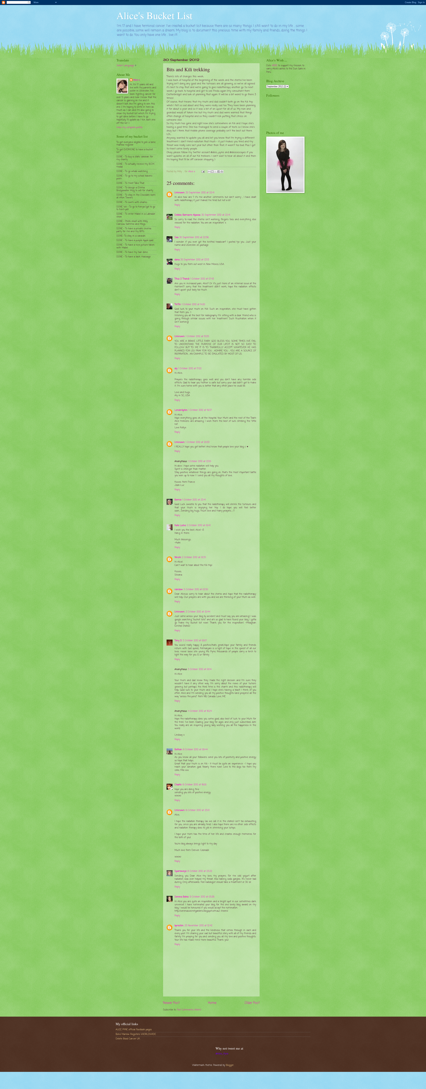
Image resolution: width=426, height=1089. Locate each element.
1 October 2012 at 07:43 (202, 279)
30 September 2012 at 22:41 (200, 193)
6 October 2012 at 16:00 (194, 785)
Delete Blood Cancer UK (128, 1039)
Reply (177, 205)
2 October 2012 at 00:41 (199, 525)
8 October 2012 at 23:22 (200, 871)
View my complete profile (129, 127)
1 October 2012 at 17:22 (190, 368)
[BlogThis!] (212, 171)
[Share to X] (215, 171)
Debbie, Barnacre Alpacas (188, 215)
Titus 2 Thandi (182, 279)
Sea (176, 237)
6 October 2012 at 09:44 (195, 749)
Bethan (178, 749)
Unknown (180, 193)
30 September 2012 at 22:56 (194, 237)
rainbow (179, 589)
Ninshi (178, 557)
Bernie (178, 500)
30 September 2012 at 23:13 (195, 260)
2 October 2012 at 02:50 (196, 589)
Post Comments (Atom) (189, 1010)
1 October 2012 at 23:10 (199, 461)
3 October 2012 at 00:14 (200, 669)
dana (177, 260)
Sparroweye (181, 871)
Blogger (230, 1065)
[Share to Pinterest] (221, 171)
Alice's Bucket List (154, 15)
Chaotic (178, 785)
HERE (274, 65)
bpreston (179, 925)
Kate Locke (180, 525)
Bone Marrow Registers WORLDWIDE (136, 1034)
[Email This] (209, 171)
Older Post (252, 1002)
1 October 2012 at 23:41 (194, 500)
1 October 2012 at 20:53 (198, 442)
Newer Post (171, 1002)
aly (176, 368)
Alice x (136, 80)
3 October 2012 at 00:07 (195, 640)
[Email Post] (203, 171)
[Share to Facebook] (218, 171)
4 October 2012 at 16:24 (200, 711)
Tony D (178, 640)
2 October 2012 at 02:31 (194, 557)
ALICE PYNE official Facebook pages (134, 1029)
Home (212, 1002)
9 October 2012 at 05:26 (202, 897)
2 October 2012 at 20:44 (198, 612)
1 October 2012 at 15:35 (197, 336)
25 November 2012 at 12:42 (198, 925)
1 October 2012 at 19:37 (200, 410)
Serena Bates (182, 897)
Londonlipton (181, 410)
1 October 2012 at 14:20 (193, 304)
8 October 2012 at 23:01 (198, 810)
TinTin (178, 304)
